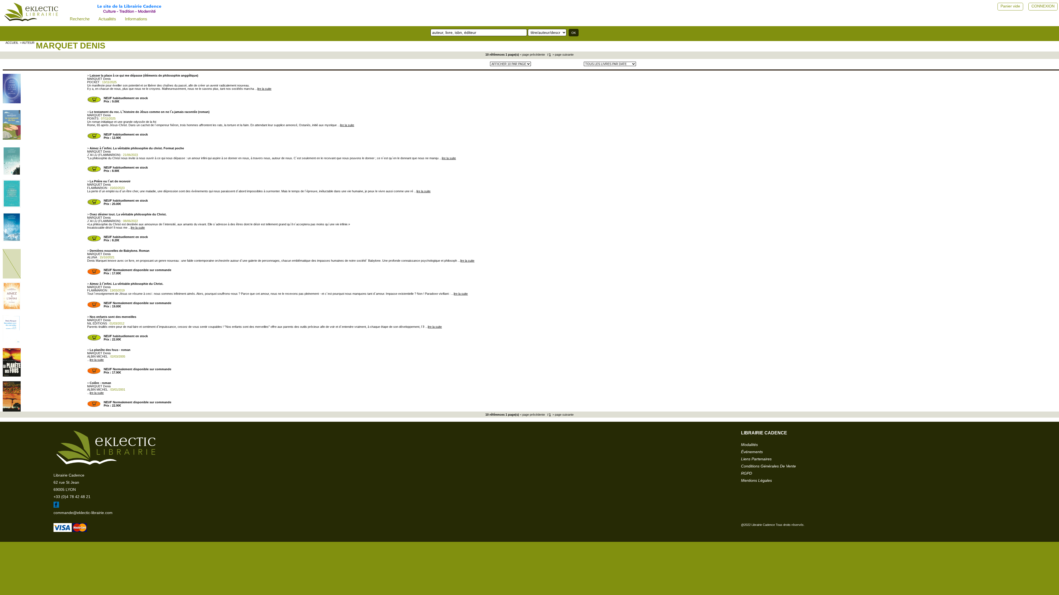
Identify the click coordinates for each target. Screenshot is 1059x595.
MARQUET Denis (70, 45)
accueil (12, 42)
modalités (749, 444)
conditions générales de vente (768, 466)
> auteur (27, 42)
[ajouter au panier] (94, 102)
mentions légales (756, 480)
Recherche (80, 19)
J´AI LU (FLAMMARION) (104, 154)
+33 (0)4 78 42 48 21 (72, 496)
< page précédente (532, 54)
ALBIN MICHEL (97, 356)
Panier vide (1010, 6)
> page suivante (563, 54)
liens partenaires (756, 459)
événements (752, 452)
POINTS (92, 118)
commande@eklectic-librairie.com (83, 512)
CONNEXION (1043, 6)
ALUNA (92, 257)
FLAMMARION (97, 188)
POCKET (93, 82)
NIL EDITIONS (97, 323)
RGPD (746, 473)
